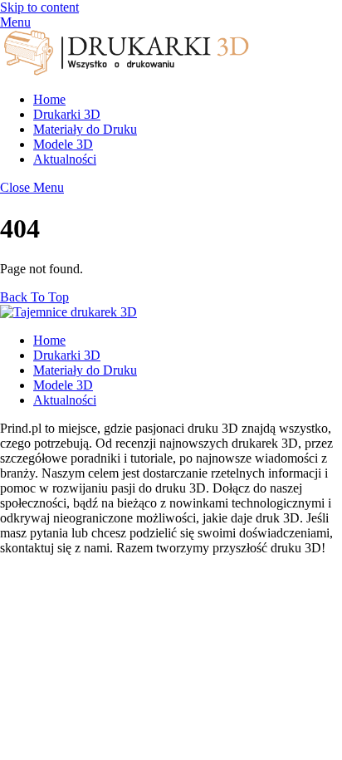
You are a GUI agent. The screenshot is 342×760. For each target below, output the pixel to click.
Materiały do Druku (85, 129)
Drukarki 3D (66, 114)
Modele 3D (63, 144)
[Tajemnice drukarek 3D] (124, 71)
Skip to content (39, 7)
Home (49, 99)
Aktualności (64, 159)
